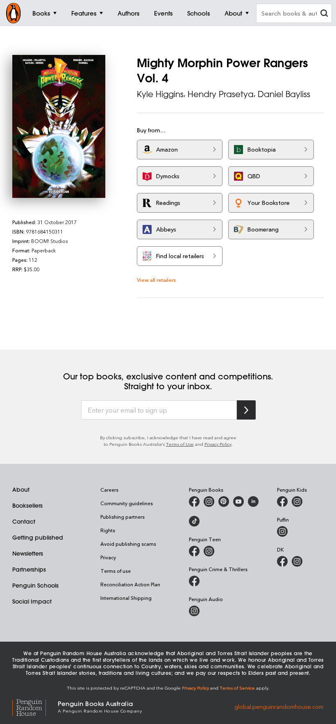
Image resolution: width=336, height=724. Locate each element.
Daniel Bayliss (284, 94)
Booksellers (27, 505)
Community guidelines (126, 503)
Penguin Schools (35, 585)
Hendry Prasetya (221, 94)
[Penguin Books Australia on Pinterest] (223, 501)
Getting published (37, 537)
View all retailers (156, 280)
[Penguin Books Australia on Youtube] (238, 501)
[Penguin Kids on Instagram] (297, 501)
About (21, 489)
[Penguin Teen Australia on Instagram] (209, 551)
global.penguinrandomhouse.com (278, 706)
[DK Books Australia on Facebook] (282, 561)
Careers (109, 489)
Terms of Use (180, 443)
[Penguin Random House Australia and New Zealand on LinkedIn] (253, 501)
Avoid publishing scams (128, 543)
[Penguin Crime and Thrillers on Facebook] (194, 581)
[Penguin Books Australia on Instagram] (209, 501)
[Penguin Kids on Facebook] (282, 501)
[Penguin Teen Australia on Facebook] (194, 551)
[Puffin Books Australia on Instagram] (282, 531)
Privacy (108, 557)
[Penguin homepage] (13, 13)
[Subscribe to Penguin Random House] (246, 410)
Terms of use (115, 570)
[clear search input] (324, 14)
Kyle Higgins (160, 94)
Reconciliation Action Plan (130, 584)
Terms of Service (237, 687)
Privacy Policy (218, 443)
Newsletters (27, 553)
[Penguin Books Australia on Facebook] (194, 501)
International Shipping (126, 597)
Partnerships (29, 569)
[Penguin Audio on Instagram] (194, 611)
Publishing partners (122, 516)
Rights (107, 530)
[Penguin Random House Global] (35, 706)
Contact (23, 521)
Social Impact (32, 601)
